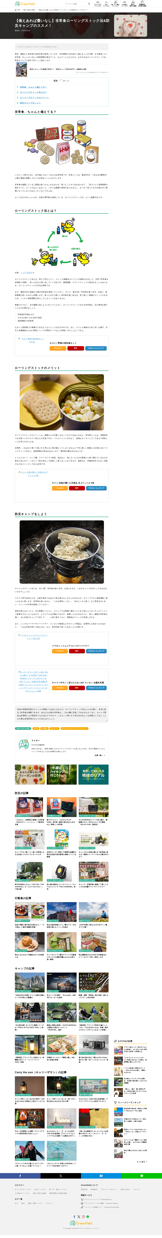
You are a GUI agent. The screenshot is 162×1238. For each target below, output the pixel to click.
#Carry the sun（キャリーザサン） (74, 728)
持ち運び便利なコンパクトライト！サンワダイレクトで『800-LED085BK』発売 (61, 886)
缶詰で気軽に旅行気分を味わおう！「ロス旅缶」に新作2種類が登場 (29, 926)
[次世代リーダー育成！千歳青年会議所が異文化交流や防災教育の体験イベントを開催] (62, 831)
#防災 (36, 728)
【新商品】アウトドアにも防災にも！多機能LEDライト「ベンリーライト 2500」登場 (29, 1060)
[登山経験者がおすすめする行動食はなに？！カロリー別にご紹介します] (94, 933)
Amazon (57, 348)
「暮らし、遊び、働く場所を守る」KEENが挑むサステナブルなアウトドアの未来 (135, 1091)
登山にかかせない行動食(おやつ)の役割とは (29, 956)
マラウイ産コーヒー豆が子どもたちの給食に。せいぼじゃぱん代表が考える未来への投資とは (135, 1049)
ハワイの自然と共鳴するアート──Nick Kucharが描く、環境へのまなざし (135, 1070)
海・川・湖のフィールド (58, 1189)
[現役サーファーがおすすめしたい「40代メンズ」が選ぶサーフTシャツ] (118, 1128)
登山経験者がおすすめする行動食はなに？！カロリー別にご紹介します (93, 956)
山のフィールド (52, 920)
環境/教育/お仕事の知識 (58, 1193)
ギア (16, 1203)
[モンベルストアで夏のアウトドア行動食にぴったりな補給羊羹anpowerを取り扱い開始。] (62, 933)
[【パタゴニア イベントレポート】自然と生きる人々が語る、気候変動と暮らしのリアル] (118, 1056)
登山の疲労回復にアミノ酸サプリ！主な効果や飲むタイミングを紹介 (61, 926)
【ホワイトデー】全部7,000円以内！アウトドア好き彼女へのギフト (61, 1165)
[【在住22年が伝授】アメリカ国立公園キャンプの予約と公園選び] (30, 974)
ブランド (49, 1203)
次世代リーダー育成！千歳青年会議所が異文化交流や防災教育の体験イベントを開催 (61, 854)
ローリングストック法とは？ (33, 92)
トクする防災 (26, 273)
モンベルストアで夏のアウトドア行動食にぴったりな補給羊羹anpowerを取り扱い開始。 (61, 957)
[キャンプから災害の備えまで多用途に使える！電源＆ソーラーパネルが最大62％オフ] (94, 831)
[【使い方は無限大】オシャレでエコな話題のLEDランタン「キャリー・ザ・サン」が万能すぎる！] (94, 1110)
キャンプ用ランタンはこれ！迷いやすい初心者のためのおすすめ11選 (61, 1100)
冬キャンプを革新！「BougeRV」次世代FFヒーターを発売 (61, 996)
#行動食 (44, 728)
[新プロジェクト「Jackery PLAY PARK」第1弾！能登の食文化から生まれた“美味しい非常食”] (62, 798)
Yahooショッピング (96, 348)
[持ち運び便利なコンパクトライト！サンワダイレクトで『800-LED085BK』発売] (62, 863)
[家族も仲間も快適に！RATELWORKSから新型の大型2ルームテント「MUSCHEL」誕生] (62, 1004)
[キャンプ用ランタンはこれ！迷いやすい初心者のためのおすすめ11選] (62, 1077)
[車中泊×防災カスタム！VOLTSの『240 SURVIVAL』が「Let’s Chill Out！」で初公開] (30, 863)
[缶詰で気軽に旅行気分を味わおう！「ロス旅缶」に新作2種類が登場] (30, 903)
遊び (23, 1203)
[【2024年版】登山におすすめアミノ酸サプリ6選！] (94, 903)
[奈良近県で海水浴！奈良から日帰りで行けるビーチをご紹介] (118, 1107)
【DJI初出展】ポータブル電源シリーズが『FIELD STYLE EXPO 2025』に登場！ (29, 1027)
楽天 (76, 348)
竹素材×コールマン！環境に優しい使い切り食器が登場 (61, 1059)
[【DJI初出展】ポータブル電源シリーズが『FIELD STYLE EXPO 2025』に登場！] (30, 1004)
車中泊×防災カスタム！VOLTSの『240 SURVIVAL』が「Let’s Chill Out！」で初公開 (29, 886)
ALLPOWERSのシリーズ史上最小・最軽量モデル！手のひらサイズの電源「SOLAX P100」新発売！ (93, 822)
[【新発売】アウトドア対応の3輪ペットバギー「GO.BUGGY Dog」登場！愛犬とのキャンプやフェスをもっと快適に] (94, 1004)
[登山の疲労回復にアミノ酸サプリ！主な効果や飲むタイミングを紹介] (62, 903)
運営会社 (84, 1189)
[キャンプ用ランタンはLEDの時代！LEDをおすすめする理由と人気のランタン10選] (30, 1077)
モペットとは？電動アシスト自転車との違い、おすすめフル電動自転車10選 (135, 1142)
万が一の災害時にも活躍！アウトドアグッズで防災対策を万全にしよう (29, 1132)
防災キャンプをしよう (30, 103)
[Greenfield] (25, 3)
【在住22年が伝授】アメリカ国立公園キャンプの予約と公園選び (30, 996)
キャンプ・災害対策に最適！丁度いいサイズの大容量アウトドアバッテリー (93, 885)
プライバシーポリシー (109, 1189)
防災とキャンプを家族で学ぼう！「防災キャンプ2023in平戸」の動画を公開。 (59, 69)
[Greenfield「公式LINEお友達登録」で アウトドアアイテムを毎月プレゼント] (94, 1077)
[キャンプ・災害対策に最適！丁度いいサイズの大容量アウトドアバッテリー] (94, 863)
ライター (136, 1189)
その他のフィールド (22, 815)
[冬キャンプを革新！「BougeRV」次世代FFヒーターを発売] (62, 974)
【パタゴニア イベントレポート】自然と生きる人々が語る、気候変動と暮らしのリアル (135, 1060)
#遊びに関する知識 (23, 728)
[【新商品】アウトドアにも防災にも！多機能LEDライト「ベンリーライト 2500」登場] (30, 1036)
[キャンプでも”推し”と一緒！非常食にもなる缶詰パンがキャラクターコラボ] (30, 831)
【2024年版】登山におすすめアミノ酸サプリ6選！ (93, 926)
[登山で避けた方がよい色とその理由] (118, 1149)
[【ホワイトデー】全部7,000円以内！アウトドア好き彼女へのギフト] (62, 1142)
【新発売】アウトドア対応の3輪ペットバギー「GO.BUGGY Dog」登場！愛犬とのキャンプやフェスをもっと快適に (93, 1027)
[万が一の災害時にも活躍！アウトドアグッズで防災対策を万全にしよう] (30, 1110)
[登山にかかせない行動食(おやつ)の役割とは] (30, 933)
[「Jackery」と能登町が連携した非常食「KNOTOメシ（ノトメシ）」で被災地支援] (30, 798)
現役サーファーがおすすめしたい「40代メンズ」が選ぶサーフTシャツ (135, 1132)
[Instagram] (83, 1215)
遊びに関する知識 (85, 1095)
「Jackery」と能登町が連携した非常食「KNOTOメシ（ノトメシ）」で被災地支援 (29, 822)
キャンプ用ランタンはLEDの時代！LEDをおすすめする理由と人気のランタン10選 (30, 1101)
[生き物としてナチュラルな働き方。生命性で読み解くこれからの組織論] (118, 1077)
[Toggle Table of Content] (64, 81)
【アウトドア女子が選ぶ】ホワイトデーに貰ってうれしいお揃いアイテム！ (29, 1165)
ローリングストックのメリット (34, 98)
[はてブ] (101, 1176)
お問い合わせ (125, 1189)
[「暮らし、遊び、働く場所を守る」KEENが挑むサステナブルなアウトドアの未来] (118, 1088)
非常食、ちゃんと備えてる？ (33, 87)
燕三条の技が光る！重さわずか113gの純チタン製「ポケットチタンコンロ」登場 (93, 1060)
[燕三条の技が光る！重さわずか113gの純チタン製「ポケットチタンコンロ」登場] (94, 1036)
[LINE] (87, 1215)
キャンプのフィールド (87, 815)
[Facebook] (20, 1176)
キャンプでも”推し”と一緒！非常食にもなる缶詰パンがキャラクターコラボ (29, 853)
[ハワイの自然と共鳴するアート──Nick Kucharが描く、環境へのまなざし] (118, 1067)
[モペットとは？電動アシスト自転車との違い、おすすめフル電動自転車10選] (118, 1139)
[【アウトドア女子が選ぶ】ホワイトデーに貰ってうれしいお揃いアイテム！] (30, 1142)
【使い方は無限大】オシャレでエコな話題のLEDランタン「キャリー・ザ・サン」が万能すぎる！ (93, 1133)
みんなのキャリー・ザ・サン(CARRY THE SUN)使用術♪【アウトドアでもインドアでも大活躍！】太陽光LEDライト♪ (61, 1133)
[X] (61, 1176)
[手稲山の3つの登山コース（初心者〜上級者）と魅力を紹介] (118, 1118)
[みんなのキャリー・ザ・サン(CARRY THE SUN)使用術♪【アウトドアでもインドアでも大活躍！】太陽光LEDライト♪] (62, 1110)
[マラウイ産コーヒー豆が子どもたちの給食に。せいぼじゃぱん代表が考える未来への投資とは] (118, 1046)
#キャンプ (54, 728)
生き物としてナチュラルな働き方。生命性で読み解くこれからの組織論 (135, 1081)
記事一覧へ (99, 755)
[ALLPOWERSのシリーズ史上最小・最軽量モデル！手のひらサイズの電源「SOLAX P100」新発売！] (94, 798)
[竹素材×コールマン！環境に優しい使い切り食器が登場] (62, 1036)
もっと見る (141, 1162)
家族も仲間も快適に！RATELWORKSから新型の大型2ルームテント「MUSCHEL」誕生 (62, 1027)
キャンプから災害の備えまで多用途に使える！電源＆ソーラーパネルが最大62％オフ (94, 854)
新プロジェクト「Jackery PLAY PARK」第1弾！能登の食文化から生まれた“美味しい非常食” (61, 822)
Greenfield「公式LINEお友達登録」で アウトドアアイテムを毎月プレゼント (93, 1100)
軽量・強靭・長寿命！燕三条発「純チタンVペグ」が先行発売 (93, 996)
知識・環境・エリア (35, 1203)
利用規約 (94, 1189)
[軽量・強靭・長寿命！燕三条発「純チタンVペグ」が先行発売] (94, 974)
